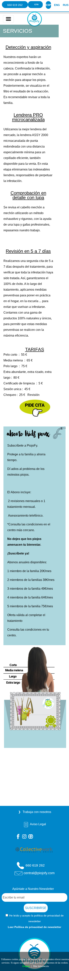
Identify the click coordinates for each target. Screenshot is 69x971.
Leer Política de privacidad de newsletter (34, 927)
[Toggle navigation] (8, 19)
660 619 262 (15, 5)
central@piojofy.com (39, 873)
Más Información (41, 966)
